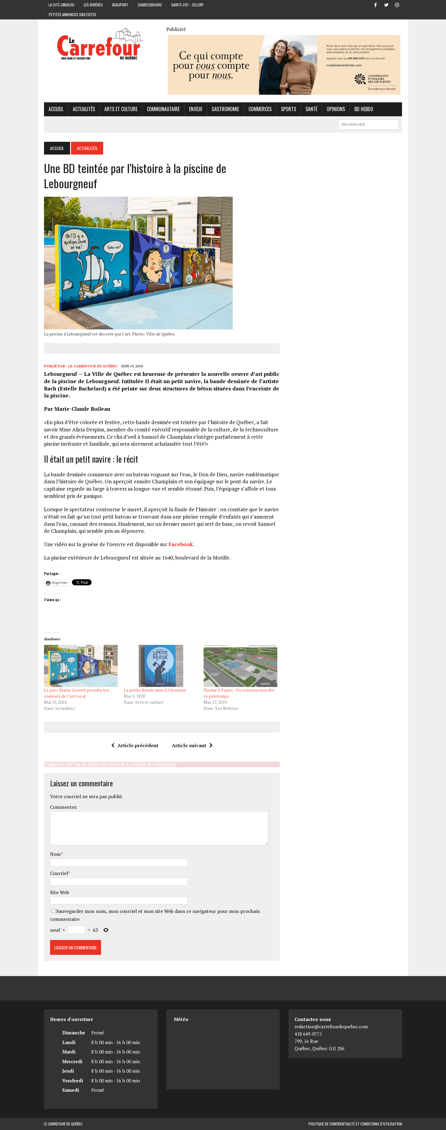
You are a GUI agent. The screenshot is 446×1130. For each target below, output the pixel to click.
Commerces (260, 109)
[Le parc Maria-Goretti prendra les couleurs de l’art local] (81, 666)
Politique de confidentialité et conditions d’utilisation (355, 1123)
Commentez (63, 807)
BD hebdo (363, 109)
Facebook (180, 544)
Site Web (59, 892)
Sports (288, 109)
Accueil (56, 109)
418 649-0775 (308, 1034)
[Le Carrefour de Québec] (100, 44)
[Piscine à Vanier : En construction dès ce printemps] (240, 666)
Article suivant (189, 745)
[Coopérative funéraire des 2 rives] (284, 90)
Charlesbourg (150, 4)
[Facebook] (375, 4)
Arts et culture (120, 109)
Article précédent (137, 745)
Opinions (336, 109)
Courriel (59, 873)
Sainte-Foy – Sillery (187, 4)
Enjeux (195, 109)
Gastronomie (225, 109)
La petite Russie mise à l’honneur (155, 690)
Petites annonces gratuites (72, 14)
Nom (55, 854)
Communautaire (163, 109)
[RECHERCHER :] (368, 123)
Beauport (120, 4)
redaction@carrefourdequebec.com (331, 1026)
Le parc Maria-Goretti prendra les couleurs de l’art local (76, 693)
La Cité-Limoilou (61, 4)
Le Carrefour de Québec (92, 366)
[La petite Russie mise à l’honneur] (161, 666)
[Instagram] (397, 4)
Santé (311, 109)
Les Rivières (93, 4)
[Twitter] (386, 4)
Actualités (84, 109)
